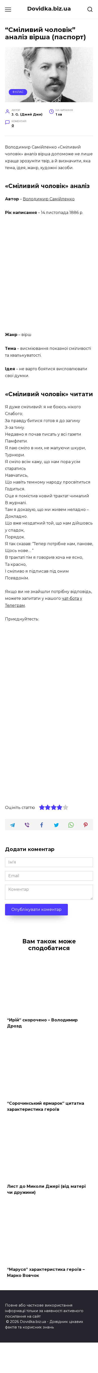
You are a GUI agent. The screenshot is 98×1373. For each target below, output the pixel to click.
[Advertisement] (49, 274)
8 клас (18, 92)
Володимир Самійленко (49, 199)
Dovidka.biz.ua (49, 8)
